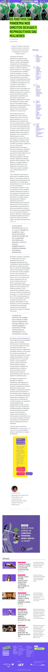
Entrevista (15, 647)
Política (23, 575)
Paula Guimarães (21, 571)
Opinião (19, 562)
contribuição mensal (29, 473)
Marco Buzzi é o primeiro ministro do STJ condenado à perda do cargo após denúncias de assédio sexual (39, 109)
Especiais (15, 651)
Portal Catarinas (21, 589)
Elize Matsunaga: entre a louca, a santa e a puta (39, 58)
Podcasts (20, 646)
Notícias (19, 575)
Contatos (28, 656)
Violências (23, 562)
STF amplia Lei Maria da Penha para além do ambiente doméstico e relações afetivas (24, 615)
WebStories (15, 653)
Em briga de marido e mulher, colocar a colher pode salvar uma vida (24, 566)
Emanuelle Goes (14, 39)
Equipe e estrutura (30, 650)
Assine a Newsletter (27, 1)
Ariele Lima (20, 622)
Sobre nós (28, 646)
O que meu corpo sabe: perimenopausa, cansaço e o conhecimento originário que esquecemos (40, 130)
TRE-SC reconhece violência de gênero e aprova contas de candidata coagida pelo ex (24, 599)
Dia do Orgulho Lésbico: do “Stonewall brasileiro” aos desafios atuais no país (24, 631)
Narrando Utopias (22, 649)
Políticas (28, 654)
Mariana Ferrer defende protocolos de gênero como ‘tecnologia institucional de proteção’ (23, 582)
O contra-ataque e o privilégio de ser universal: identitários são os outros (39, 90)
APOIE (36, 646)
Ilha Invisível (21, 648)
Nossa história (29, 652)
